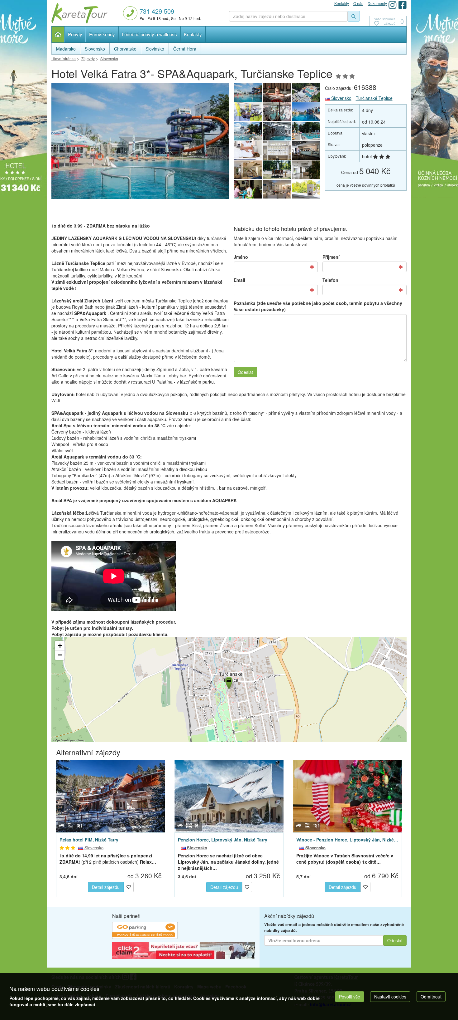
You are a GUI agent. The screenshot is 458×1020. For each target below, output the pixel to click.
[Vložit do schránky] (129, 886)
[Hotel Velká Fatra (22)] (247, 189)
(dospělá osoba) (344, 858)
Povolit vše (349, 996)
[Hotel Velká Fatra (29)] (306, 150)
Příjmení (331, 257)
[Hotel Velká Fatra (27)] (247, 150)
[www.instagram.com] (393, 5)
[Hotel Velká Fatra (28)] (277, 150)
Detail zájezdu (106, 887)
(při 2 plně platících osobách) (108, 858)
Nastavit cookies (390, 996)
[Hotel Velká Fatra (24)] (306, 169)
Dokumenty (377, 3)
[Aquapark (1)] (306, 92)
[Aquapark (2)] (277, 111)
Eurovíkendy (102, 34)
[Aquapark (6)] (306, 131)
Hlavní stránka (58, 34)
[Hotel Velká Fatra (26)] (247, 169)
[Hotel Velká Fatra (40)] (277, 92)
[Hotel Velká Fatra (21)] (277, 189)
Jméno (241, 257)
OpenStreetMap (63, 740)
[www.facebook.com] (402, 5)
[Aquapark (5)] (277, 131)
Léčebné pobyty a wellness (149, 34)
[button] (228, 681)
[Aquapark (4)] (247, 131)
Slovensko (340, 98)
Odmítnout (431, 996)
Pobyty (75, 34)
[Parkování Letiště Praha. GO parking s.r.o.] (145, 931)
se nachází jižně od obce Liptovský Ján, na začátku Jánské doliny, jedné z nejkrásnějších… (228, 861)
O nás (358, 3)
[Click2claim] (183, 951)
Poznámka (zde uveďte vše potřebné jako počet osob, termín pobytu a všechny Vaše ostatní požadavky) (318, 306)
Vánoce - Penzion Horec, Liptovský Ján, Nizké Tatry (347, 839)
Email (239, 280)
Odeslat (245, 372)
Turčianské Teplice (374, 98)
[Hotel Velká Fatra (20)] (306, 189)
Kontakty (193, 34)
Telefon (330, 280)
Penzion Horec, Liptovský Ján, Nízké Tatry (222, 839)
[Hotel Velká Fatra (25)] (277, 169)
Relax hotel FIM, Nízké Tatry (89, 839)
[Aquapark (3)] (306, 111)
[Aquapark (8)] (140, 142)
